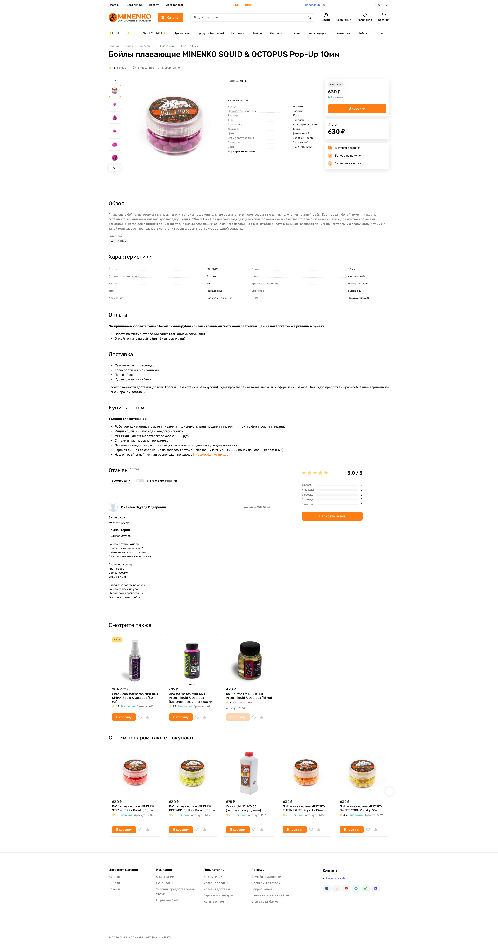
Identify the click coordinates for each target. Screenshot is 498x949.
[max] (375, 888)
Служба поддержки (266, 877)
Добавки (364, 33)
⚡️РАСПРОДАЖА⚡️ (152, 33)
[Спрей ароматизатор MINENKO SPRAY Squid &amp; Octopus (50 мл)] (135, 660)
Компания (164, 869)
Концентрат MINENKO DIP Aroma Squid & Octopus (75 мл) (249, 696)
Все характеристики (241, 151)
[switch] (140, 480)
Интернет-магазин (123, 869)
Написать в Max (315, 5)
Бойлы (257, 33)
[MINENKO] (130, 17)
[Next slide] (115, 168)
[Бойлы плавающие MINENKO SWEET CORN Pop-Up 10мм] (363, 773)
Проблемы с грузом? (266, 883)
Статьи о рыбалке (264, 901)
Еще (382, 33)
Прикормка (182, 33)
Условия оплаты (216, 883)
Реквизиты (164, 883)
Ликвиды (276, 33)
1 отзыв (121, 67)
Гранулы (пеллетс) (210, 33)
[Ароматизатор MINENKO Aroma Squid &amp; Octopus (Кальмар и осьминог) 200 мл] (192, 660)
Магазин (115, 5)
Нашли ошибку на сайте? (270, 895)
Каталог (114, 877)
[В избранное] (140, 717)
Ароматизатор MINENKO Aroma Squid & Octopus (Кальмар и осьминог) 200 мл (191, 697)
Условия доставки (217, 889)
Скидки (114, 883)
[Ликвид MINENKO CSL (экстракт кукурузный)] (249, 773)
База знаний (135, 5)
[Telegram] (356, 888)
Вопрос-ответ (261, 889)
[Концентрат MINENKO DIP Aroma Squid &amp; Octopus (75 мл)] (249, 660)
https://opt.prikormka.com (212, 454)
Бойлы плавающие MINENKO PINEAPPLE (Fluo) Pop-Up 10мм (192, 808)
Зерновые (238, 33)
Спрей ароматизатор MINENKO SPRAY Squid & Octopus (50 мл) (135, 697)
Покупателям (214, 869)
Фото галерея (175, 5)
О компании (165, 877)
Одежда (295, 33)
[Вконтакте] (327, 888)
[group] (175, 136)
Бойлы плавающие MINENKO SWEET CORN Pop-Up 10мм (361, 808)
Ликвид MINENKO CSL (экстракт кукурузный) (243, 808)
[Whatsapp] (366, 888)
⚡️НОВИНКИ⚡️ (119, 33)
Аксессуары (317, 33)
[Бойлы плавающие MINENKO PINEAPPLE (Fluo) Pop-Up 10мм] (192, 773)
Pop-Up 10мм (118, 241)
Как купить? (213, 877)
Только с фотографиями (161, 480)
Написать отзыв (332, 516)
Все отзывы (119, 480)
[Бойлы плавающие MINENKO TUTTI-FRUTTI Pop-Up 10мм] (306, 773)
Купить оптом (214, 901)
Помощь (257, 869)
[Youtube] (346, 888)
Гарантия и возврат (218, 895)
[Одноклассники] (336, 888)
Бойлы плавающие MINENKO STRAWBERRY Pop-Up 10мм (133, 808)
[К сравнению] (148, 717)
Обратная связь (168, 900)
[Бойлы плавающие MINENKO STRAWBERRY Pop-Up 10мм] (135, 773)
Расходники (342, 33)
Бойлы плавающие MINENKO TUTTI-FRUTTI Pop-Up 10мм (304, 808)
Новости (154, 5)
